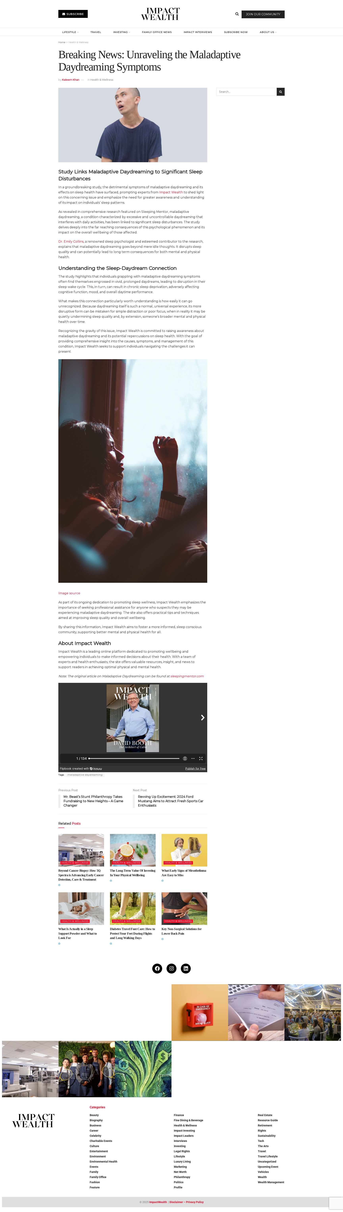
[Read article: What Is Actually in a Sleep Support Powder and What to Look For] (81, 908)
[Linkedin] (186, 969)
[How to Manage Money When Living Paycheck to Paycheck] (256, 1012)
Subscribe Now (236, 32)
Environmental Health (103, 1161)
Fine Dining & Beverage (188, 1120)
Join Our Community (263, 14)
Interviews (180, 1141)
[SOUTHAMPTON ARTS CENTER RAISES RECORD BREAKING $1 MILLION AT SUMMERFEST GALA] (312, 1012)
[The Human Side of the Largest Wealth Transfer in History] (143, 1069)
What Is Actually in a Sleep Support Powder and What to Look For (77, 933)
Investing (120, 32)
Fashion (95, 1182)
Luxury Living (182, 1161)
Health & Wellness (78, 42)
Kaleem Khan (70, 79)
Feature (95, 1187)
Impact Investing (184, 1130)
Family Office (98, 1177)
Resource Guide (268, 1120)
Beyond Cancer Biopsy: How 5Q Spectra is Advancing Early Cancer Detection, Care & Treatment (81, 875)
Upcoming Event (268, 1166)
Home (61, 42)
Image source (69, 593)
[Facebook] (157, 969)
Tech (261, 1141)
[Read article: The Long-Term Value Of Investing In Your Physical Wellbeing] (133, 850)
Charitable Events (101, 1141)
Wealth (262, 1177)
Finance (179, 1115)
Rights (262, 1130)
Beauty (94, 1115)
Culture (94, 1146)
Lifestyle (69, 32)
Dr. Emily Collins (71, 241)
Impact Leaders (184, 1135)
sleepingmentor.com (187, 676)
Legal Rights (182, 1151)
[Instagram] (171, 969)
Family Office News (157, 32)
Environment (98, 1156)
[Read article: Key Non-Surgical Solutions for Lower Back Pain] (184, 908)
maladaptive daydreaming (85, 774)
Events (94, 1166)
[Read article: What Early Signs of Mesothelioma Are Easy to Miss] (184, 850)
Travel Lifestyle (268, 1156)
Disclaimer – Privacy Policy (187, 1202)
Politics (178, 1182)
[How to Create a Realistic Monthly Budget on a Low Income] (143, 1012)
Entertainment (99, 1151)
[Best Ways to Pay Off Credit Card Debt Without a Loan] (87, 1012)
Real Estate (265, 1115)
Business (95, 1125)
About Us (267, 32)
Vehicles (263, 1171)
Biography (96, 1120)
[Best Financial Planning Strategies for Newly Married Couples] (30, 1012)
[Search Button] (237, 14)
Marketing (180, 1166)
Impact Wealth (171, 192)
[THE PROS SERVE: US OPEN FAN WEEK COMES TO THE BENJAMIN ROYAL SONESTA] (87, 1069)
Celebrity (95, 1135)
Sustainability (267, 1135)
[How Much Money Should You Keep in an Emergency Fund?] (200, 1012)
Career (94, 1130)
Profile (178, 1187)
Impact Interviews (198, 32)
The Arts (263, 1146)
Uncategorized (267, 1161)
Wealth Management (271, 1182)
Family (94, 1171)
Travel (96, 32)
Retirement (265, 1125)
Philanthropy (182, 1177)
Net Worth (180, 1171)
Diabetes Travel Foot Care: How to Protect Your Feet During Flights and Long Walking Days (132, 933)
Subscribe (75, 13)
